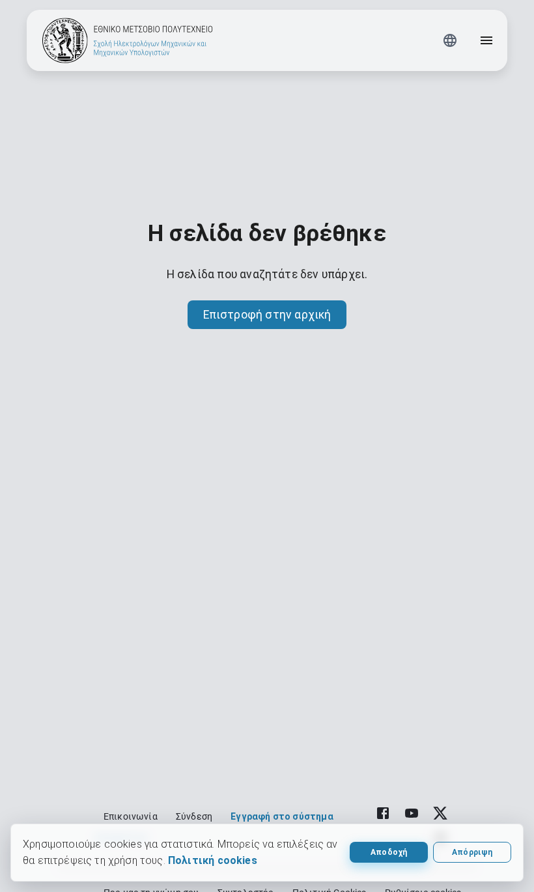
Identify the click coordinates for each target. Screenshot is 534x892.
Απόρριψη (472, 852)
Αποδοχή (389, 852)
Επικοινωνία (131, 816)
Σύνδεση (194, 816)
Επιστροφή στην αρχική (267, 314)
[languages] (450, 40)
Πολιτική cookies (212, 860)
